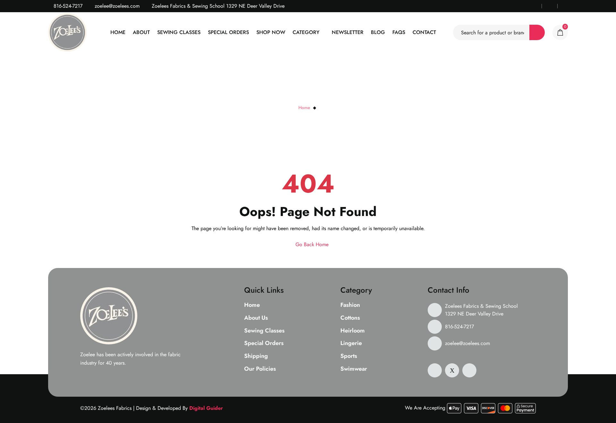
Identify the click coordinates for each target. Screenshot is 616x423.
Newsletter (348, 32)
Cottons (350, 318)
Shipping (256, 356)
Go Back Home (311, 244)
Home (117, 32)
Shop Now (270, 32)
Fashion (350, 305)
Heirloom (352, 331)
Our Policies (260, 369)
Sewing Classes (179, 32)
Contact (424, 32)
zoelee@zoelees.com (116, 6)
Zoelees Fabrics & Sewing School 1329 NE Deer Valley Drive (481, 309)
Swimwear (353, 369)
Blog (378, 32)
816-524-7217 (67, 6)
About (141, 32)
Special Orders (228, 32)
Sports (348, 356)
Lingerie (351, 343)
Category (306, 32)
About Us (256, 318)
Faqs (398, 32)
